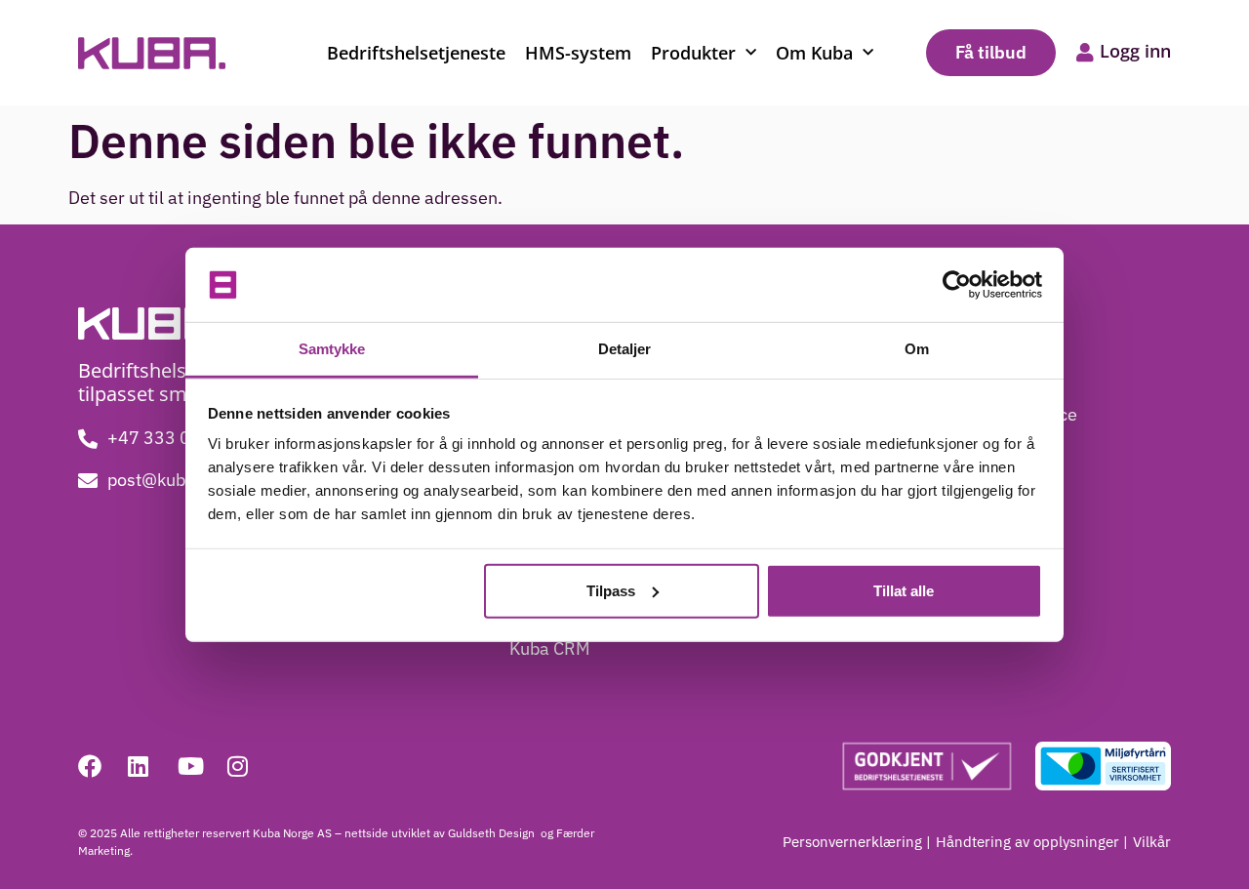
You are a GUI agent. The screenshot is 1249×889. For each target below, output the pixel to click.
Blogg (993, 375)
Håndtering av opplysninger (1027, 841)
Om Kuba (814, 52)
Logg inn (1135, 50)
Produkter (693, 52)
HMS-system (578, 52)
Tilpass (610, 591)
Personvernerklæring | (857, 841)
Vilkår (1152, 841)
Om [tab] (917, 349)
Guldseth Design (493, 833)
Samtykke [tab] (332, 349)
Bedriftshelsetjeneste (416, 52)
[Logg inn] (1085, 52)
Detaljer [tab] (625, 349)
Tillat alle (903, 591)
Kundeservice (1023, 414)
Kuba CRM (549, 648)
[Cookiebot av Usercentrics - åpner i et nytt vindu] (956, 285)
